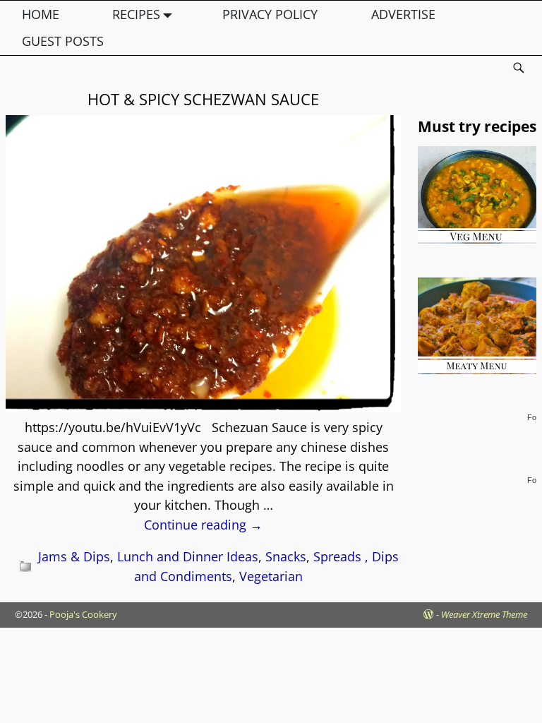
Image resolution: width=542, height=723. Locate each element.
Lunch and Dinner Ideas (187, 556)
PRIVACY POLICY (270, 14)
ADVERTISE (403, 14)
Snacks (285, 556)
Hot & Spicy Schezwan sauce (203, 98)
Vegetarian (271, 576)
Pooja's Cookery (83, 614)
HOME (40, 14)
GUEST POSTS (63, 40)
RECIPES (136, 14)
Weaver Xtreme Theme (484, 614)
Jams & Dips (74, 556)
